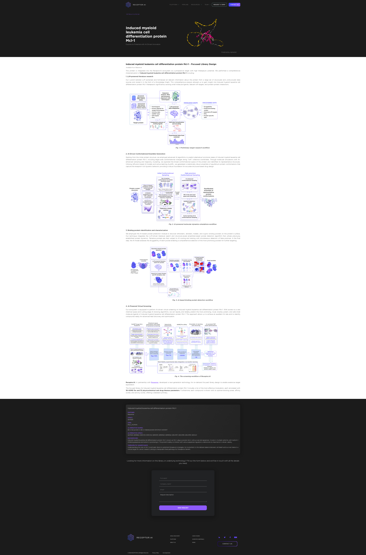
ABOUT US (173, 542)
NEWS (193, 542)
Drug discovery (175, 536)
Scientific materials (198, 539)
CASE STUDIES (196, 536)
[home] (138, 4)
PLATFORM (173, 539)
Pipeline (185, 4)
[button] (174, 5)
